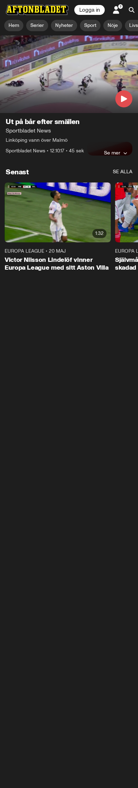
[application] (69, 74)
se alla (122, 172)
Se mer (112, 153)
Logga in (89, 10)
